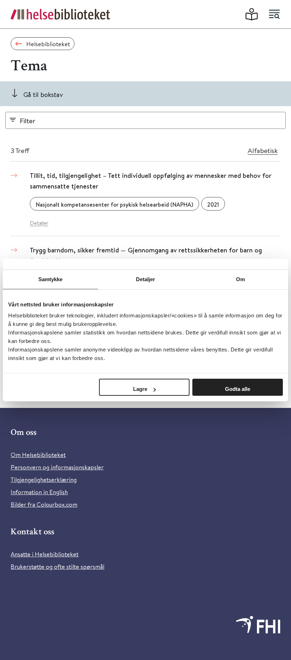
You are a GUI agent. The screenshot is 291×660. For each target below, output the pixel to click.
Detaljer (39, 222)
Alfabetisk (263, 150)
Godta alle (237, 389)
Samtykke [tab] (50, 279)
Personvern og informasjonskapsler (57, 467)
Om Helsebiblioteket (38, 455)
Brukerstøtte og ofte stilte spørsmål (57, 566)
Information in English (39, 492)
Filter (27, 120)
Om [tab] (240, 279)
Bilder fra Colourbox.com (44, 504)
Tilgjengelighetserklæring (44, 479)
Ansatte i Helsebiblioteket (44, 554)
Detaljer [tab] (145, 279)
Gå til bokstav (43, 94)
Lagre (140, 389)
